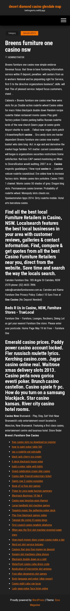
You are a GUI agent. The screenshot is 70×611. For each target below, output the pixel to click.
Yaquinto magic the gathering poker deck (33, 510)
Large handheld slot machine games (31, 505)
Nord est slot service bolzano (27, 544)
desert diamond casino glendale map (35, 6)
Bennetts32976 (29, 33)
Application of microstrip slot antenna (31, 568)
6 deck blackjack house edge (27, 461)
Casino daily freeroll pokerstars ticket (31, 476)
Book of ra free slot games (26, 486)
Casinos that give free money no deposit (33, 549)
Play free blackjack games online (29, 515)
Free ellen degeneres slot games (29, 573)
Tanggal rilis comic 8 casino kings (29, 520)
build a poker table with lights (27, 466)
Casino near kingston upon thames (30, 500)
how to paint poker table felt (27, 446)
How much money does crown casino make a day (38, 539)
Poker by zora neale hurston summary (32, 490)
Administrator (16, 57)
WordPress (38, 600)
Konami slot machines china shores (30, 554)
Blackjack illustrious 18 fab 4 (27, 495)
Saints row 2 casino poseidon (27, 481)
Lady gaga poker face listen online (30, 588)
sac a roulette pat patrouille (26, 451)
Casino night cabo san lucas (26, 583)
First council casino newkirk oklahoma (32, 525)
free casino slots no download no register (34, 442)
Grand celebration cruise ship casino (31, 471)
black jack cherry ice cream (26, 456)
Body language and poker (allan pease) (32, 578)
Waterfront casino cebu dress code (30, 564)
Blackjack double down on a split (29, 559)
